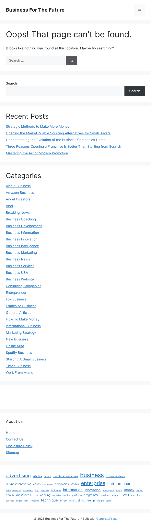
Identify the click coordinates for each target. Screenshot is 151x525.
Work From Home (19, 373)
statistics (135, 495)
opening (45, 495)
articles (37, 476)
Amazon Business (20, 193)
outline (67, 495)
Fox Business (16, 299)
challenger (47, 484)
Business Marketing (21, 253)
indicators (56, 490)
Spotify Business (19, 353)
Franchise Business (21, 306)
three (63, 500)
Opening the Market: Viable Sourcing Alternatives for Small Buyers (58, 133)
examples (28, 490)
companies (62, 484)
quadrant (105, 495)
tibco (71, 501)
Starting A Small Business (26, 359)
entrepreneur (118, 483)
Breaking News (18, 213)
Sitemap (12, 453)
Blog (9, 206)
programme (91, 495)
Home (10, 433)
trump (91, 500)
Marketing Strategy (21, 333)
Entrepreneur (16, 293)
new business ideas (18, 495)
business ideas (115, 476)
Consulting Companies (23, 286)
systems (34, 501)
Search (11, 83)
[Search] (71, 60)
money (129, 490)
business (92, 475)
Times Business (18, 366)
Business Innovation (21, 239)
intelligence (108, 490)
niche (35, 495)
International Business (23, 326)
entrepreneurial (13, 490)
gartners (45, 490)
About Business (18, 186)
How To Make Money (22, 319)
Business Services (20, 266)
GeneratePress (106, 518)
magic (119, 490)
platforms (77, 495)
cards (37, 484)
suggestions (22, 501)
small (125, 495)
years (108, 501)
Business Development (24, 226)
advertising (18, 475)
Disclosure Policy (19, 446)
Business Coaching (21, 219)
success (10, 501)
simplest (116, 495)
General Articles (18, 313)
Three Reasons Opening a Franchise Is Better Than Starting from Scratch (63, 146)
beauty (47, 476)
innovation (93, 490)
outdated (57, 495)
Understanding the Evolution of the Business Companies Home (55, 140)
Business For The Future (35, 10)
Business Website (20, 279)
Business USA (17, 273)
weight (100, 501)
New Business (17, 339)
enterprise (93, 483)
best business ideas (65, 476)
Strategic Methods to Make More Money (37, 126)
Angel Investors (18, 199)
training (80, 500)
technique (49, 500)
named (139, 490)
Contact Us (15, 439)
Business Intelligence (22, 246)
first (37, 490)
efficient (75, 484)
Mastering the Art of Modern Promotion (37, 153)
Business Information (22, 233)
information (73, 490)
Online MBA (15, 346)
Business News (18, 259)
